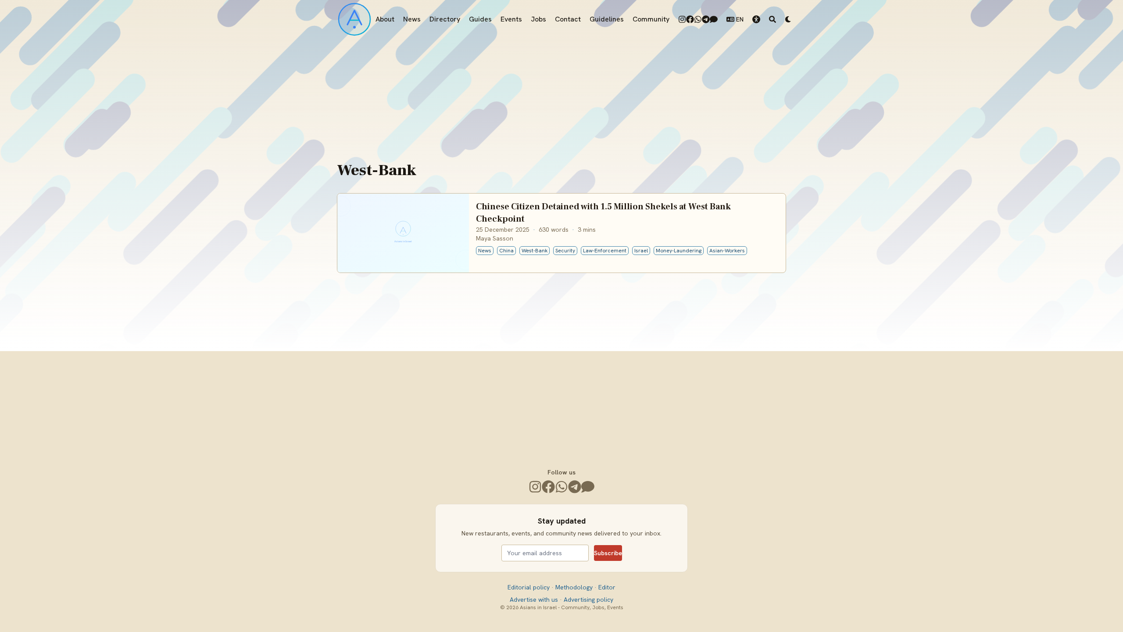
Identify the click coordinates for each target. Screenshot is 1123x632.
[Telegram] (706, 19)
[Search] (772, 19)
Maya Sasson (494, 238)
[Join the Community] (714, 19)
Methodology (574, 587)
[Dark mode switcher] (788, 19)
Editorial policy (529, 587)
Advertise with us (535, 599)
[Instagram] (682, 19)
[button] (756, 19)
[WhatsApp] (698, 19)
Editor (606, 587)
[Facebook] (690, 19)
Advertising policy (588, 599)
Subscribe (608, 553)
